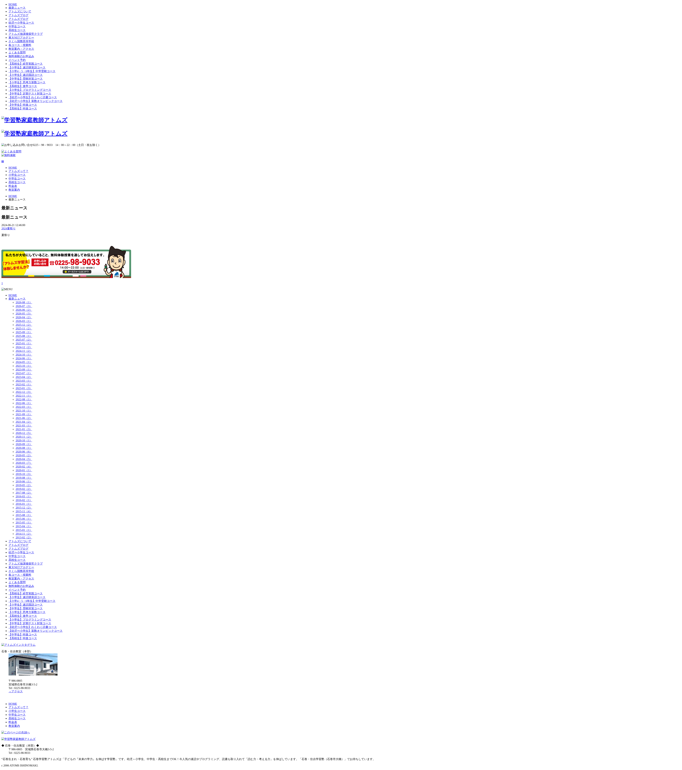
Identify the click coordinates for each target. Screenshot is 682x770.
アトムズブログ (18, 15)
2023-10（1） (24, 365)
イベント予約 (17, 59)
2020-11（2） (24, 436)
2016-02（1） (24, 500)
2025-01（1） (24, 343)
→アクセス (16, 691)
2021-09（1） (24, 414)
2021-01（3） (24, 429)
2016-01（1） (24, 503)
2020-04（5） (24, 459)
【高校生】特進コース (23, 108)
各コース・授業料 (20, 45)
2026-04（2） (24, 317)
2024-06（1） (24, 358)
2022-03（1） (24, 406)
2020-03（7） (24, 462)
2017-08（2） (24, 492)
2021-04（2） (24, 421)
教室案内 (14, 189)
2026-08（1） (24, 302)
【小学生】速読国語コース (26, 74)
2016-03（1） (24, 496)
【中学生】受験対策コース (26, 78)
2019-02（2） (24, 488)
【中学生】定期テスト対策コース (30, 93)
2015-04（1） (24, 526)
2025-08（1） (24, 335)
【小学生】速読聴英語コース (27, 67)
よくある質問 (17, 52)
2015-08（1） (24, 515)
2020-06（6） (24, 451)
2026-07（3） (24, 306)
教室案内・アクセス (21, 48)
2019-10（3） (24, 474)
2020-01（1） (24, 470)
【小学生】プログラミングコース (30, 89)
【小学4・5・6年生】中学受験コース (32, 71)
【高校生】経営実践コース (26, 63)
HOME (13, 4)
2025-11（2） (24, 328)
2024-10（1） (24, 354)
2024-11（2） (24, 350)
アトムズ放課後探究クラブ (26, 33)
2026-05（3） (24, 313)
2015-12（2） (24, 507)
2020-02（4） (24, 466)
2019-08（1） (24, 477)
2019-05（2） (24, 485)
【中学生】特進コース (23, 104)
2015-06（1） (24, 518)
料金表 (13, 185)
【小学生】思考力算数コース (27, 82)
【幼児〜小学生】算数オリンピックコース (36, 101)
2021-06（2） (24, 418)
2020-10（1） (24, 440)
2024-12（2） (24, 347)
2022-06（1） (24, 403)
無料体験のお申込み (21, 56)
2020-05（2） (24, 455)
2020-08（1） (24, 447)
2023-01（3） (24, 388)
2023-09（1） (24, 369)
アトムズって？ (18, 171)
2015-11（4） (24, 511)
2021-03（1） (24, 425)
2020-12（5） (24, 432)
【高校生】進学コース (23, 86)
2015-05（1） (24, 522)
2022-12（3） (24, 391)
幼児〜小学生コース (21, 22)
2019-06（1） (24, 481)
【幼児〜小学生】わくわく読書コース (33, 97)
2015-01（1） (24, 530)
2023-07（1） (24, 373)
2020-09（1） (24, 444)
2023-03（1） (24, 380)
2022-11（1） (24, 395)
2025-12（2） (24, 324)
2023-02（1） (24, 384)
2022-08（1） (24, 399)
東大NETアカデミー (21, 37)
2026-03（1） (24, 321)
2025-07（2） (24, 339)
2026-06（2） (24, 309)
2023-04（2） (24, 377)
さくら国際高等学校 (21, 41)
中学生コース (17, 26)
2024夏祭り (8, 228)
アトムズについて (20, 11)
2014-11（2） (24, 533)
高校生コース (17, 30)
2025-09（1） (24, 332)
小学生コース (17, 174)
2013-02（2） (24, 537)
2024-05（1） (24, 362)
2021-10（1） (24, 410)
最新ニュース (17, 7)
